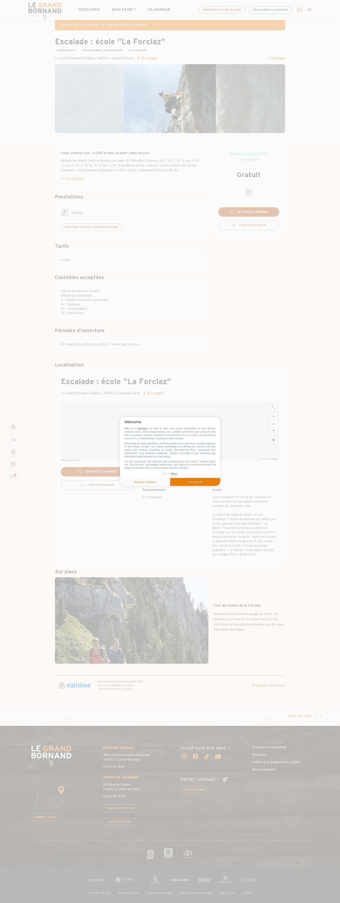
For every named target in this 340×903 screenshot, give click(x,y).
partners (143, 428)
